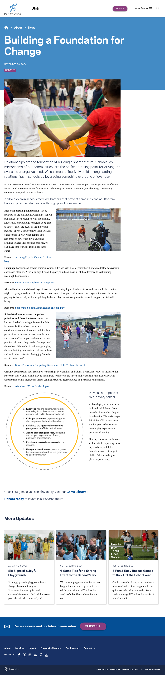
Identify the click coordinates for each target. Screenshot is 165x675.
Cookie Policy (127, 669)
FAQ (141, 669)
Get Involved (72, 648)
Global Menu (140, 8)
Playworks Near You (50, 648)
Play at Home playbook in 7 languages (34, 282)
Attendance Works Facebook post (32, 386)
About (18, 27)
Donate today (14, 499)
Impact (32, 648)
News (31, 27)
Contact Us (89, 648)
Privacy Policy (102, 669)
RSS (136, 669)
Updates (10, 70)
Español (13, 669)
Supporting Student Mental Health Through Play (40, 307)
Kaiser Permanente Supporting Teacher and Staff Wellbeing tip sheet (50, 365)
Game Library (76, 492)
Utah (35, 8)
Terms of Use (115, 669)
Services (19, 648)
